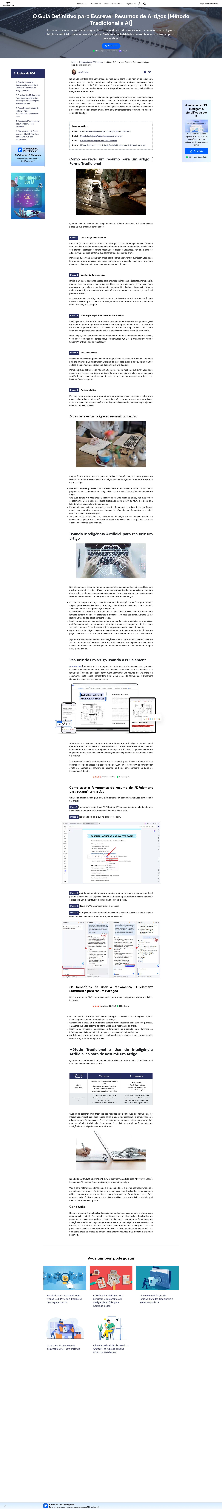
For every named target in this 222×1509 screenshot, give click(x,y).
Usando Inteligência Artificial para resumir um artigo (101, 136)
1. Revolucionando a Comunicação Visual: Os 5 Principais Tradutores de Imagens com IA (27, 86)
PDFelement (75, 666)
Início (73, 62)
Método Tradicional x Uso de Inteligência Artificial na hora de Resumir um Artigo (112, 145)
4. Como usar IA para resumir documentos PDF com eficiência (28, 124)
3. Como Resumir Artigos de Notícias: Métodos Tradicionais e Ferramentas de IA (27, 112)
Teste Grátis (112, 46)
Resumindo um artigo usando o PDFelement (98, 141)
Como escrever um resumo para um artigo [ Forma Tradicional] (105, 131)
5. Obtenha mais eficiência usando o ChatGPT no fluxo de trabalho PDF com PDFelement (27, 135)
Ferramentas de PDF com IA (91, 62)
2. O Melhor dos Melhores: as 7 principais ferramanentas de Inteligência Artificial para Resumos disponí (28, 99)
